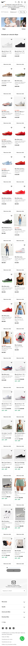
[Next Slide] (24, 7)
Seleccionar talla (7, 64)
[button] (7, 64)
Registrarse (13, 9)
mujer (4, 29)
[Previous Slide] (3, 7)
